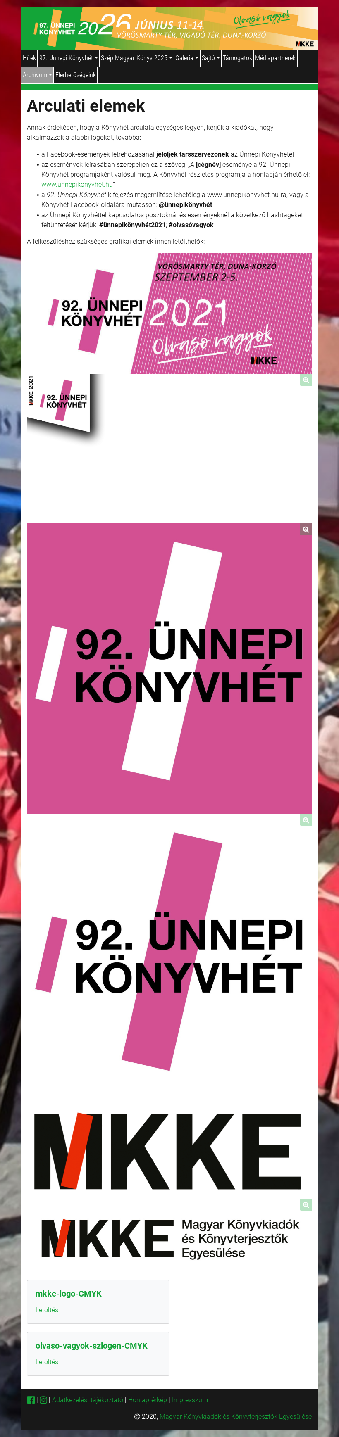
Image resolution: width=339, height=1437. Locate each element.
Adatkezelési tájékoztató (87, 1400)
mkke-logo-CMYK (69, 1294)
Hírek (29, 58)
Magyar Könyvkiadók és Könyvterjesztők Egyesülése (236, 1416)
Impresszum (190, 1400)
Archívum (36, 75)
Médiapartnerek (275, 58)
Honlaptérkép (148, 1400)
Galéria (185, 58)
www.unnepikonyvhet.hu (77, 184)
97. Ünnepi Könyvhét (67, 58)
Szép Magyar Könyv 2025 (135, 58)
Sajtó (209, 58)
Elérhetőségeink (75, 75)
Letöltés (47, 1310)
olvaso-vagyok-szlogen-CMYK (92, 1346)
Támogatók (237, 58)
